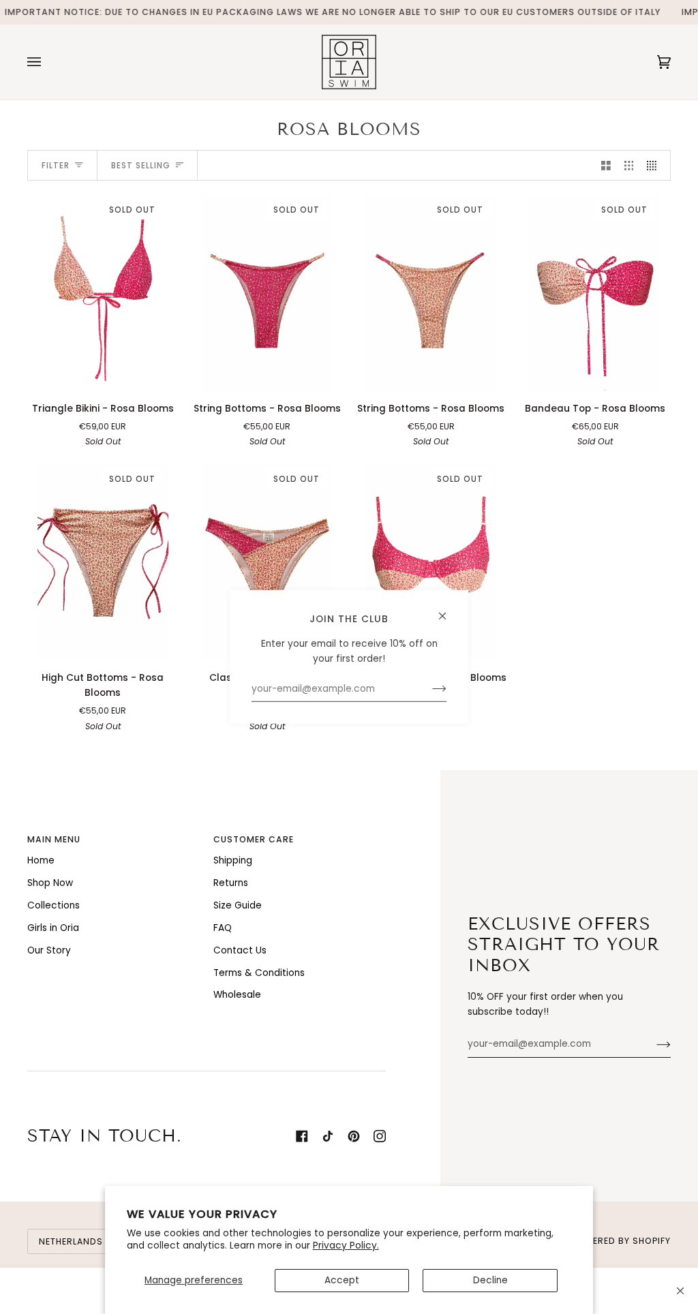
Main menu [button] (53, 839)
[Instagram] (380, 1136)
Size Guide (237, 905)
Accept (341, 1280)
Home (41, 860)
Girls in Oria (53, 927)
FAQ (222, 927)
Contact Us (240, 950)
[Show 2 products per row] (606, 165)
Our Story (49, 950)
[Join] (653, 1044)
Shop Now (50, 882)
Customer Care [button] (253, 839)
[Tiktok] (328, 1136)
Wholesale (237, 994)
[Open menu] (47, 62)
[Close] (680, 1291)
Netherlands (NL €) (87, 1241)
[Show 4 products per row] (655, 165)
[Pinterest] (354, 1136)
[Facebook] (302, 1136)
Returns (230, 882)
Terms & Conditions (259, 972)
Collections (53, 905)
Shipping (232, 860)
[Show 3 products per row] (629, 165)
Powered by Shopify (621, 1241)
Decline (490, 1280)
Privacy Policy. (346, 1245)
